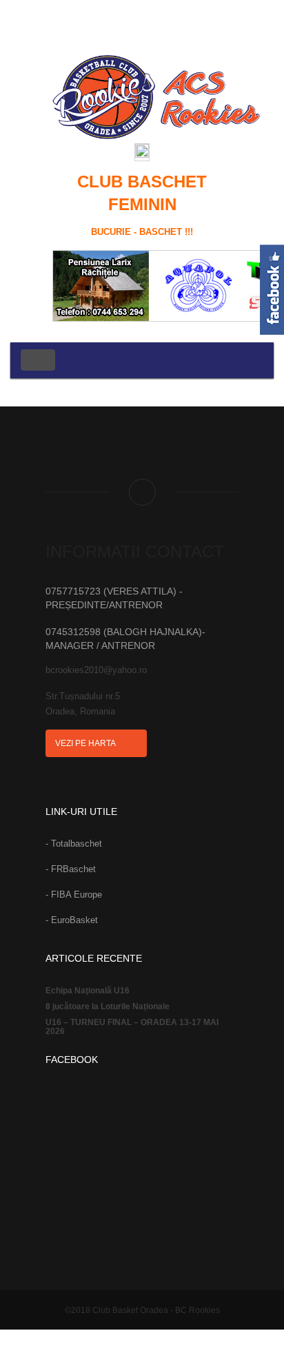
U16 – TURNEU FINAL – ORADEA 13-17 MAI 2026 (132, 1027)
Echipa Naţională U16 (87, 990)
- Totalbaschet (73, 843)
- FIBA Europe (73, 894)
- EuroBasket (71, 920)
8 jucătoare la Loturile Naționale (107, 1006)
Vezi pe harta (86, 743)
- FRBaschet (70, 869)
